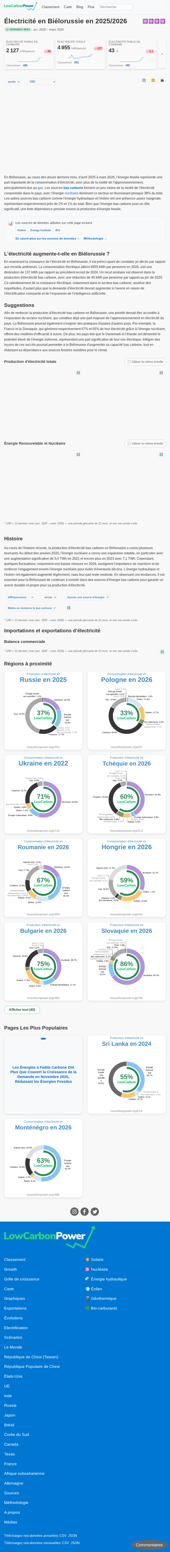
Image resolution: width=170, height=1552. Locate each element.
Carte (68, 7)
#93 (76, 62)
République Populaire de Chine (32, 1366)
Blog (79, 7)
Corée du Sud (16, 1434)
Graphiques (14, 1298)
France (10, 1464)
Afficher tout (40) (22, 1009)
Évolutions (13, 1318)
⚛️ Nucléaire (96, 1269)
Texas (9, 1454)
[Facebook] (85, 1214)
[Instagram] (75, 1214)
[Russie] (43, 710)
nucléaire (71, 193)
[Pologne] (126, 710)
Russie (10, 1405)
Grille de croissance (21, 1279)
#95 (127, 65)
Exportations (15, 1308)
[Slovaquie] (126, 961)
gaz (40, 188)
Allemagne (13, 1483)
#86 (25, 65)
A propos (12, 1512)
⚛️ (145, 21)
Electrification (16, 1328)
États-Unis (13, 1376)
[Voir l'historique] (29, 59)
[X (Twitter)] (95, 1214)
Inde (8, 1396)
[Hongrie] (126, 878)
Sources (11, 1493)
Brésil (9, 1425)
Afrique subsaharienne (24, 1473)
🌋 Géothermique (101, 1298)
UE (7, 1386)
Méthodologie (16, 1502)
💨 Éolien (93, 1289)
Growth (10, 1269)
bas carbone (73, 188)
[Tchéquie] (126, 794)
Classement (50, 7)
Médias (10, 1522)
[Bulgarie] (43, 961)
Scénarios (13, 1337)
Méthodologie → (95, 238)
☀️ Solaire (94, 1259)
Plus (91, 7)
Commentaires (149, 1545)
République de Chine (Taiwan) (31, 1357)
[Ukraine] (43, 794)
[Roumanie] (43, 878)
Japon (9, 1415)
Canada (11, 1444)
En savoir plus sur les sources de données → (48, 238)
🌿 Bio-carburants (101, 1308)
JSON (72, 1535)
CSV (63, 1535)
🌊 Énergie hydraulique (106, 1279)
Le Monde (13, 1347)
